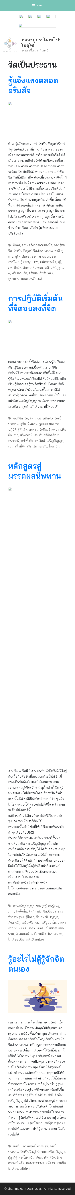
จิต (26, 418)
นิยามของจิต (45, 1152)
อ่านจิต (61, 1163)
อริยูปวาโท (49, 923)
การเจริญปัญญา (24, 906)
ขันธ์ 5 (17, 1146)
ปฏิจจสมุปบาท (28, 262)
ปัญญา (60, 1152)
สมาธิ (38, 435)
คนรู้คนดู (54, 906)
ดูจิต (17, 256)
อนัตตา (50, 1163)
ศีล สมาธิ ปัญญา (47, 917)
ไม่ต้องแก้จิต (38, 934)
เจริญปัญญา (54, 441)
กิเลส (16, 245)
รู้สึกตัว (29, 917)
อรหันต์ (40, 441)
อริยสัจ (33, 273)
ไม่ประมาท (55, 934)
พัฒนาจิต (42, 1157)
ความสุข (42, 1146)
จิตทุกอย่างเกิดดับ (41, 418)
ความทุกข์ (29, 1146)
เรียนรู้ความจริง (37, 446)
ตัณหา (26, 256)
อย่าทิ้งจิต (27, 441)
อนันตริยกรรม (31, 923)
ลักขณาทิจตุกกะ (33, 268)
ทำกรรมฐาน (16, 917)
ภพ (10, 268)
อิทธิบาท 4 (46, 273)
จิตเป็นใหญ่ (28, 1152)
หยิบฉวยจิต (19, 273)
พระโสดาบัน (26, 1157)
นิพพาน (32, 424)
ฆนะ (11, 911)
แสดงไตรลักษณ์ (31, 279)
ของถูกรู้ (41, 906)
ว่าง (15, 435)
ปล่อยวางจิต (48, 262)
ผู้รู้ (59, 262)
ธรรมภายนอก (41, 256)
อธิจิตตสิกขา (51, 435)
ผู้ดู (10, 1157)
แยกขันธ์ (42, 928)
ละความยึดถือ (38, 430)
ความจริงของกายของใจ (37, 245)
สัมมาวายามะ (35, 1163)
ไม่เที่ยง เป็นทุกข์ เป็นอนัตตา (26, 939)
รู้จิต (52, 1157)
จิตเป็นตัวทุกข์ (22, 251)
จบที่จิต (18, 418)
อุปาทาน (13, 279)
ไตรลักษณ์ (22, 934)
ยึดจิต (17, 268)
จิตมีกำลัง (35, 911)
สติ (47, 268)
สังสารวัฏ (14, 923)
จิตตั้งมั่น (21, 911)
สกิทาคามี (26, 435)
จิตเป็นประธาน (43, 251)
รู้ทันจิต (22, 430)
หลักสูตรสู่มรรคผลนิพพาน (34, 471)
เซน (10, 446)
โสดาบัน (54, 446)
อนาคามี (13, 441)
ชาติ (57, 251)
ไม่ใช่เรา (25, 1169)
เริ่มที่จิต (20, 446)
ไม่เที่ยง (13, 1169)
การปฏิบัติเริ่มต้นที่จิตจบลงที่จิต (35, 303)
